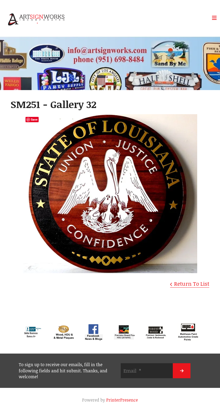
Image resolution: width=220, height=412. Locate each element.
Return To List (191, 283)
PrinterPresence (122, 400)
